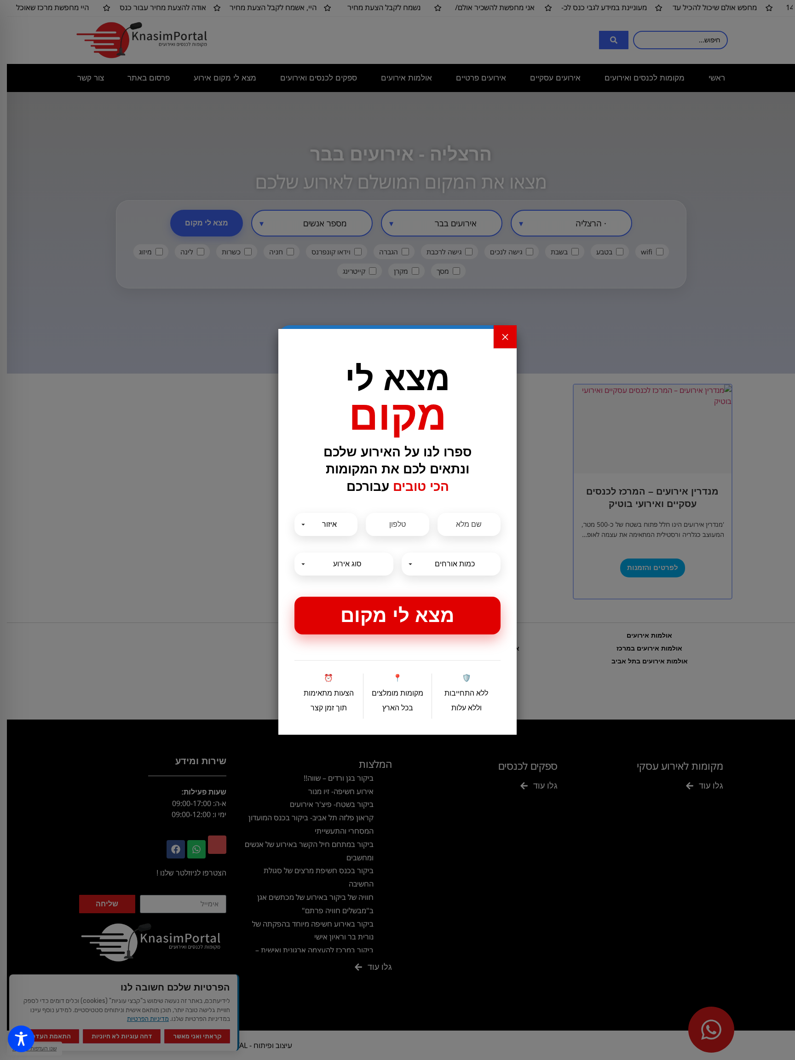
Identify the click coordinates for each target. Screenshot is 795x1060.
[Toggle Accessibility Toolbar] (21, 1039)
